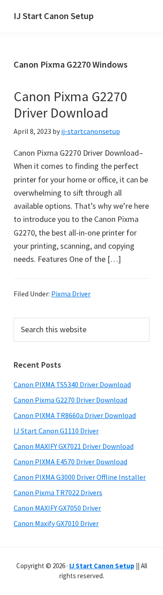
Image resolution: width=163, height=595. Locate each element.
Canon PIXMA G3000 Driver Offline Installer (80, 477)
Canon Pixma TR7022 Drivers (58, 492)
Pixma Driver (71, 293)
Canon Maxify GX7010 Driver (56, 523)
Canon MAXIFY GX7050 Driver (57, 507)
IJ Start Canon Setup (54, 15)
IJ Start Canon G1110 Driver (56, 430)
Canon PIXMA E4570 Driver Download (70, 461)
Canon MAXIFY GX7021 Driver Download (74, 446)
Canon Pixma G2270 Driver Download (70, 104)
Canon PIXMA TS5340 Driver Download (72, 384)
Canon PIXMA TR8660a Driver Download (75, 415)
